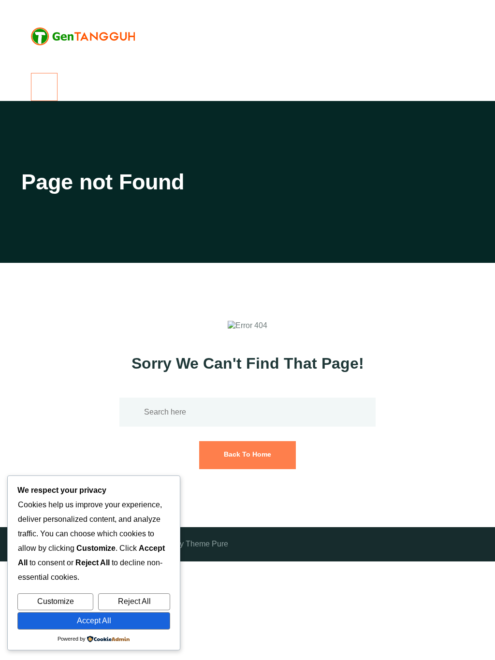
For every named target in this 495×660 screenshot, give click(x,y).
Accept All (94, 621)
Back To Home (247, 454)
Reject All (134, 601)
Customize (55, 601)
